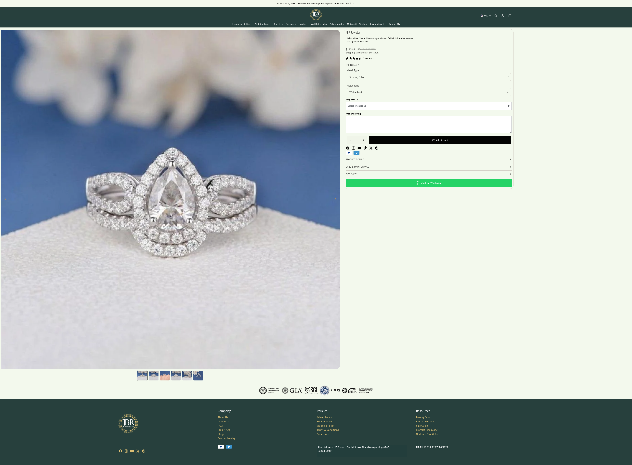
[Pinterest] (377, 148)
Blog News (224, 429)
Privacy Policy (324, 417)
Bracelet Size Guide (427, 429)
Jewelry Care (423, 417)
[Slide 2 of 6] (153, 375)
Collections (323, 434)
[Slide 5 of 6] (187, 375)
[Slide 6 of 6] (198, 375)
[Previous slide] (4, 199)
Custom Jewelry (226, 438)
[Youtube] (359, 148)
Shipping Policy (325, 425)
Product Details (355, 159)
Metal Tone (353, 85)
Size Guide (422, 425)
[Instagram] (354, 148)
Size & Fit (351, 174)
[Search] (495, 15)
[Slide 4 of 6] (176, 375)
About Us (223, 417)
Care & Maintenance (357, 166)
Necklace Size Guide (427, 434)
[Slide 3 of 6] (165, 375)
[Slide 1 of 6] (142, 375)
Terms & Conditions (328, 429)
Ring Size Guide (425, 421)
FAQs (221, 425)
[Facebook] (348, 148)
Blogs (221, 434)
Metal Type (353, 70)
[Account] (502, 15)
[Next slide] (336, 199)
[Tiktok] (365, 148)
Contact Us (224, 421)
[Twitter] (371, 148)
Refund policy (324, 421)
